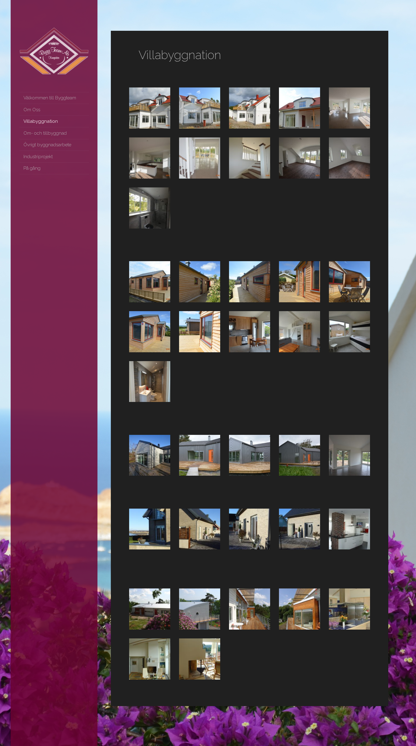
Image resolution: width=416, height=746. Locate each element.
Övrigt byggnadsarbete (47, 144)
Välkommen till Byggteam (49, 98)
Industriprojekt (38, 156)
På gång (32, 168)
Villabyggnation (40, 121)
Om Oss (31, 109)
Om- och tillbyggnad (45, 133)
